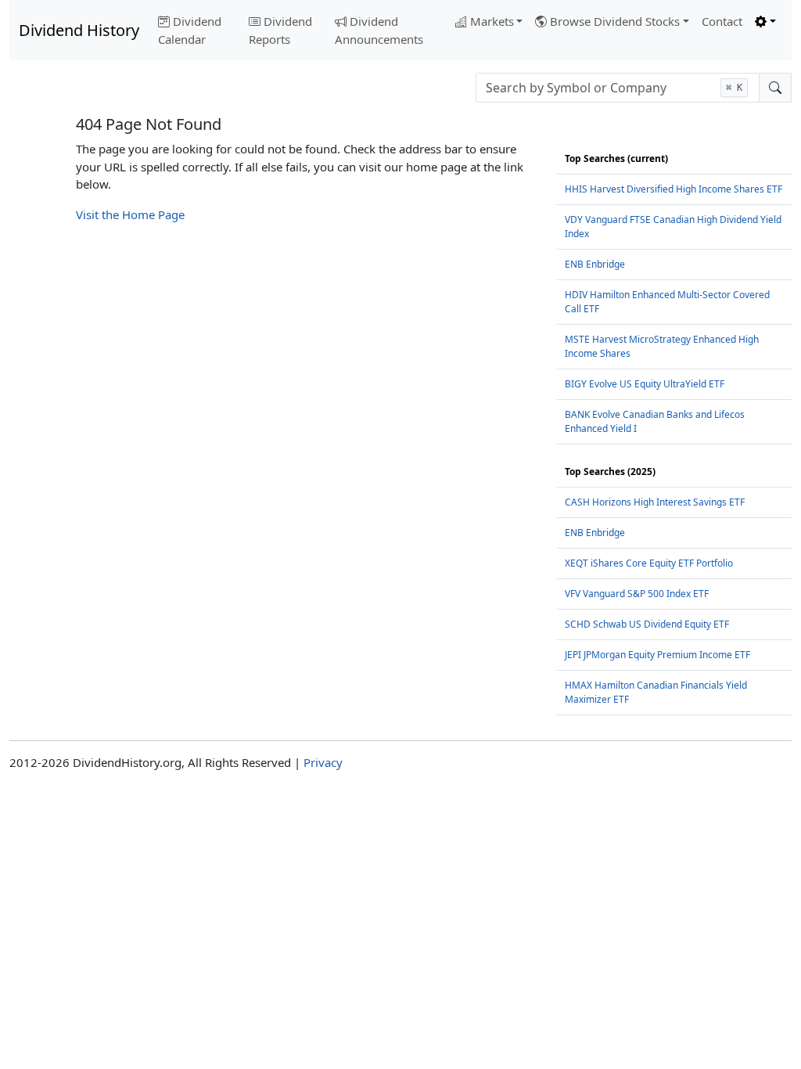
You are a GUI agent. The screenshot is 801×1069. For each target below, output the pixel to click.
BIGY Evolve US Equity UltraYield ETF (644, 384)
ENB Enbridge (595, 264)
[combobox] (618, 88)
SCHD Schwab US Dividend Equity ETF (647, 624)
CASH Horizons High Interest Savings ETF (655, 502)
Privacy (323, 762)
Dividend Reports (280, 30)
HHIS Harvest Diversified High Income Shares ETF (673, 189)
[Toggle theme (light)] (765, 21)
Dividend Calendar (189, 30)
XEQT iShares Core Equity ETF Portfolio (649, 563)
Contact (722, 21)
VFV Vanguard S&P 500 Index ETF (637, 593)
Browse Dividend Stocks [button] (615, 21)
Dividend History (79, 30)
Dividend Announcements (379, 30)
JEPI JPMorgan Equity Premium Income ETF (657, 654)
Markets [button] (492, 21)
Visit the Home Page (130, 214)
